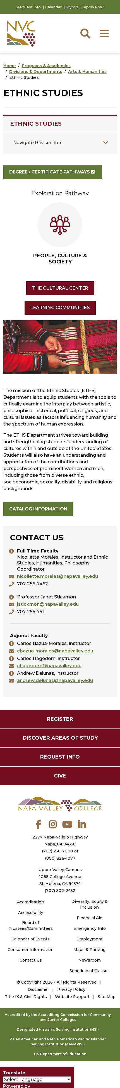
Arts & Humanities (87, 71)
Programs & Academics (46, 65)
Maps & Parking (89, 949)
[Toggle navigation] (105, 143)
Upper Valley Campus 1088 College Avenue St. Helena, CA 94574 (60, 876)
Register (60, 719)
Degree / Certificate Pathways (49, 172)
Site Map (107, 996)
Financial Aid (89, 917)
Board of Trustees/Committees (30, 925)
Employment (89, 939)
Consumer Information (31, 949)
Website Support (72, 996)
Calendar (53, 7)
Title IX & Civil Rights (26, 996)
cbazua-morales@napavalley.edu (55, 651)
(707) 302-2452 (60, 890)
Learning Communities (60, 307)
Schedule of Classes (89, 970)
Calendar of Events (30, 939)
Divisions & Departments (35, 71)
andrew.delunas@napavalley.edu (55, 680)
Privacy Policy (71, 989)
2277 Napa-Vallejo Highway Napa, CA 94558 (60, 841)
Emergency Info (89, 928)
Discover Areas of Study (60, 738)
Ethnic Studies (36, 123)
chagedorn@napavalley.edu (49, 665)
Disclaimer (38, 989)
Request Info (28, 7)
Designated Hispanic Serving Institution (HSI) (58, 1029)
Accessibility (30, 912)
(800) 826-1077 (60, 858)
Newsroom (89, 960)
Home (9, 65)
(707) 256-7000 (57, 851)
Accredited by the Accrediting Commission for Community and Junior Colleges (58, 1017)
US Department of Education (60, 1054)
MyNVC (72, 7)
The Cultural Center (60, 288)
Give (60, 776)
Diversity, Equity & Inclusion (89, 904)
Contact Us (31, 960)
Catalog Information (38, 509)
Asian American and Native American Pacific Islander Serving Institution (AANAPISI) (58, 1041)
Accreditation (30, 901)
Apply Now (94, 7)
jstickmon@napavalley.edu (48, 604)
